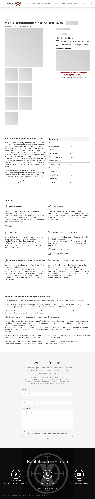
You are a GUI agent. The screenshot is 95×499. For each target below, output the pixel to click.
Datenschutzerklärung (45, 433)
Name (24, 390)
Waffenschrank (60, 3)
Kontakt (86, 3)
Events (27, 3)
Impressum (39, 488)
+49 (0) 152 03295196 (47, 484)
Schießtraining (37, 3)
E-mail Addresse (28, 399)
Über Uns (48, 3)
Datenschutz (49, 488)
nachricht (26, 408)
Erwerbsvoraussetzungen (26, 26)
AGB (57, 488)
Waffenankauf (73, 3)
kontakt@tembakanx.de (79, 484)
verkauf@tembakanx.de (73, 75)
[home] (14, 3)
